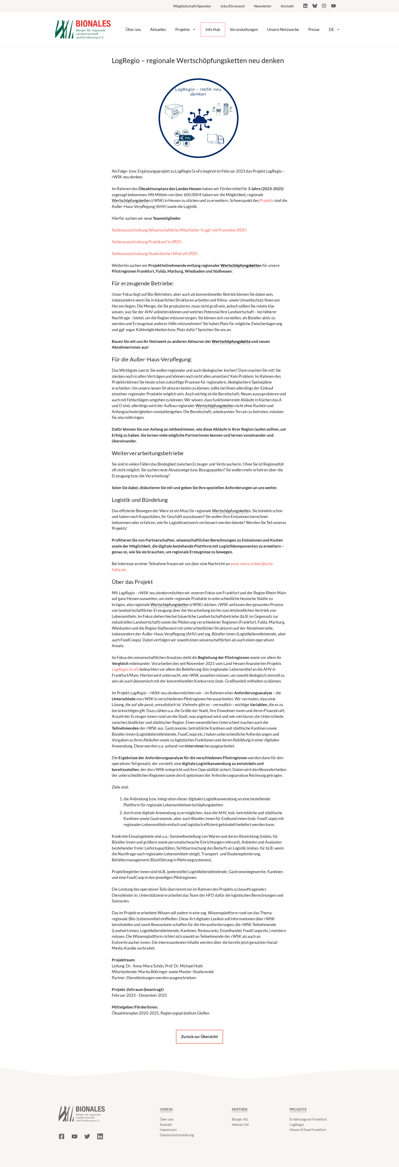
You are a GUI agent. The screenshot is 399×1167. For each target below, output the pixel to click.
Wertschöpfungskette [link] (130, 200)
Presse (314, 29)
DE (331, 29)
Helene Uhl (240, 1124)
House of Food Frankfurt (308, 1129)
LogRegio (297, 1124)
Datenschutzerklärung (177, 1135)
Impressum (168, 1129)
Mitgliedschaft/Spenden (192, 6)
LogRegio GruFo (125, 669)
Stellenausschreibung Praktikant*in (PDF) (147, 241)
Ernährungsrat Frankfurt (308, 1119)
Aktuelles (158, 29)
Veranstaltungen (244, 29)
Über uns (133, 29)
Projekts (267, 200)
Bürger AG (240, 1119)
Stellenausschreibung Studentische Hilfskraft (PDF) (155, 253)
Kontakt (287, 6)
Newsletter (263, 6)
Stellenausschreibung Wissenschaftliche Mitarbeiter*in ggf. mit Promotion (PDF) (179, 230)
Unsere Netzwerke (283, 29)
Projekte (182, 29)
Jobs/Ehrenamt (232, 6)
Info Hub (213, 29)
